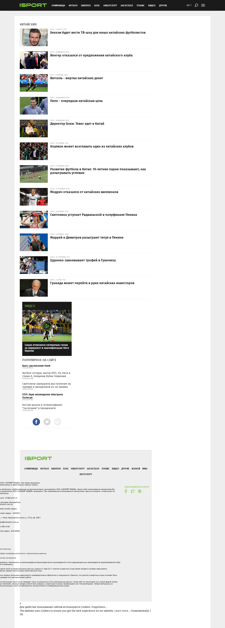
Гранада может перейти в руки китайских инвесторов (92, 282)
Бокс (97, 5)
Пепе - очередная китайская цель (76, 100)
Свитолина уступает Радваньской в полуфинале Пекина (93, 214)
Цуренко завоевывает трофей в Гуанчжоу (83, 260)
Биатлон (86, 5)
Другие (163, 5)
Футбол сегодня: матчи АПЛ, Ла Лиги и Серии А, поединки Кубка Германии (46, 374)
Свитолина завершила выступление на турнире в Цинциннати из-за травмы (46, 385)
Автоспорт (86, 474)
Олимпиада (58, 5)
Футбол (73, 5)
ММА (144, 468)
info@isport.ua (11, 497)
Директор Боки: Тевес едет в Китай (77, 123)
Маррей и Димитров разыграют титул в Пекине (87, 237)
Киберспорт (110, 5)
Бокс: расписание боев (36, 366)
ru (188, 5)
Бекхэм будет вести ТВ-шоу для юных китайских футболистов (98, 32)
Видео (30, 305)
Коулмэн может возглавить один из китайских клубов (92, 146)
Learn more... (122, 611)
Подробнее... (99, 607)
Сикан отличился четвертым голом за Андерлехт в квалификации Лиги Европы (47, 348)
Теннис (141, 5)
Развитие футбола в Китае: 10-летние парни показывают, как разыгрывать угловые (98, 170)
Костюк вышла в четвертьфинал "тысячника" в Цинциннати (42, 406)
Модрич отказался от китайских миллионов (84, 191)
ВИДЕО (151, 5)
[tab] (36, 422)
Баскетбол (127, 5)
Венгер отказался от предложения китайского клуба (91, 55)
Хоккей (136, 468)
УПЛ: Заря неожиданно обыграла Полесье (42, 395)
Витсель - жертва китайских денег (76, 77)
